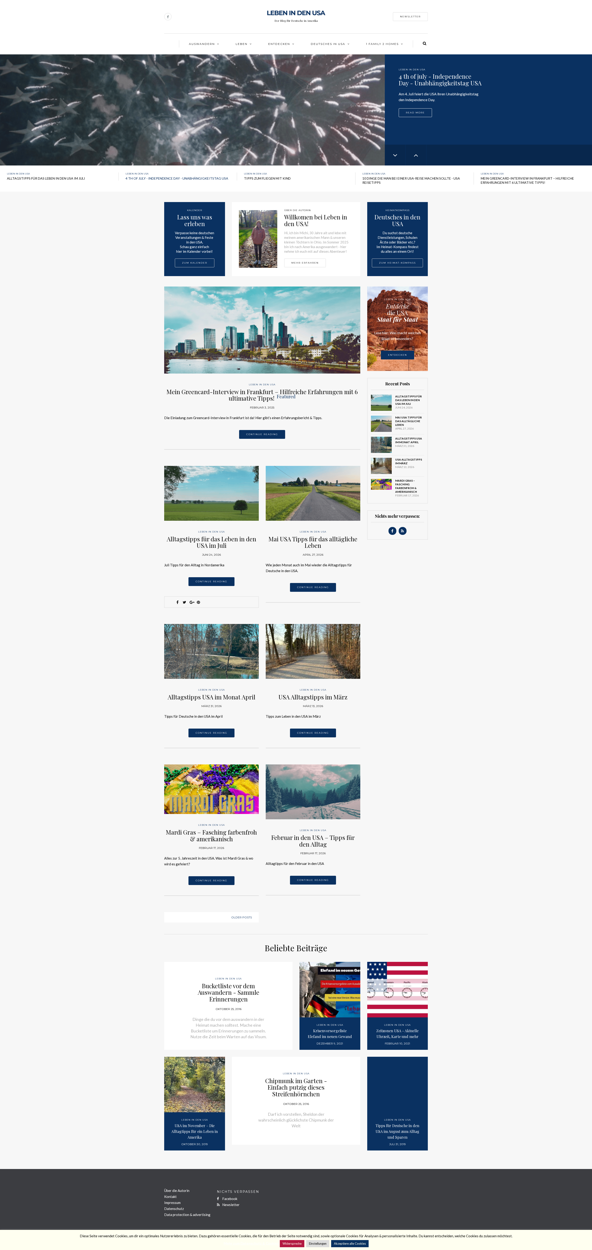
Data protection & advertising (187, 1215)
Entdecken (279, 44)
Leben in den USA (412, 69)
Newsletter (410, 16)
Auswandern (202, 44)
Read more (415, 111)
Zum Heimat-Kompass (397, 262)
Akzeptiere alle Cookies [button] (350, 1243)
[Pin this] (198, 602)
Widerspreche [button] (292, 1243)
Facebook (229, 1199)
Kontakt (170, 1196)
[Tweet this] (184, 602)
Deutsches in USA (328, 44)
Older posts (241, 917)
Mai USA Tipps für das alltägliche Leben (312, 542)
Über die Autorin (176, 1190)
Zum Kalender (194, 262)
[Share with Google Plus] (191, 602)
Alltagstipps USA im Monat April (211, 697)
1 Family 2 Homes (382, 44)
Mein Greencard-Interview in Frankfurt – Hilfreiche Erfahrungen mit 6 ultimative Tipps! (262, 395)
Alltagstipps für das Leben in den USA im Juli (211, 542)
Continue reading (262, 434)
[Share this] (177, 602)
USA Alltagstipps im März (312, 697)
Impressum (172, 1202)
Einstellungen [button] (318, 1243)
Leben (241, 44)
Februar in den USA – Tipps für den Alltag (313, 840)
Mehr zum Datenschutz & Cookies (251, 1243)
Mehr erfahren (305, 262)
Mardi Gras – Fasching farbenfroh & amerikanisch (211, 835)
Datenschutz (174, 1208)
